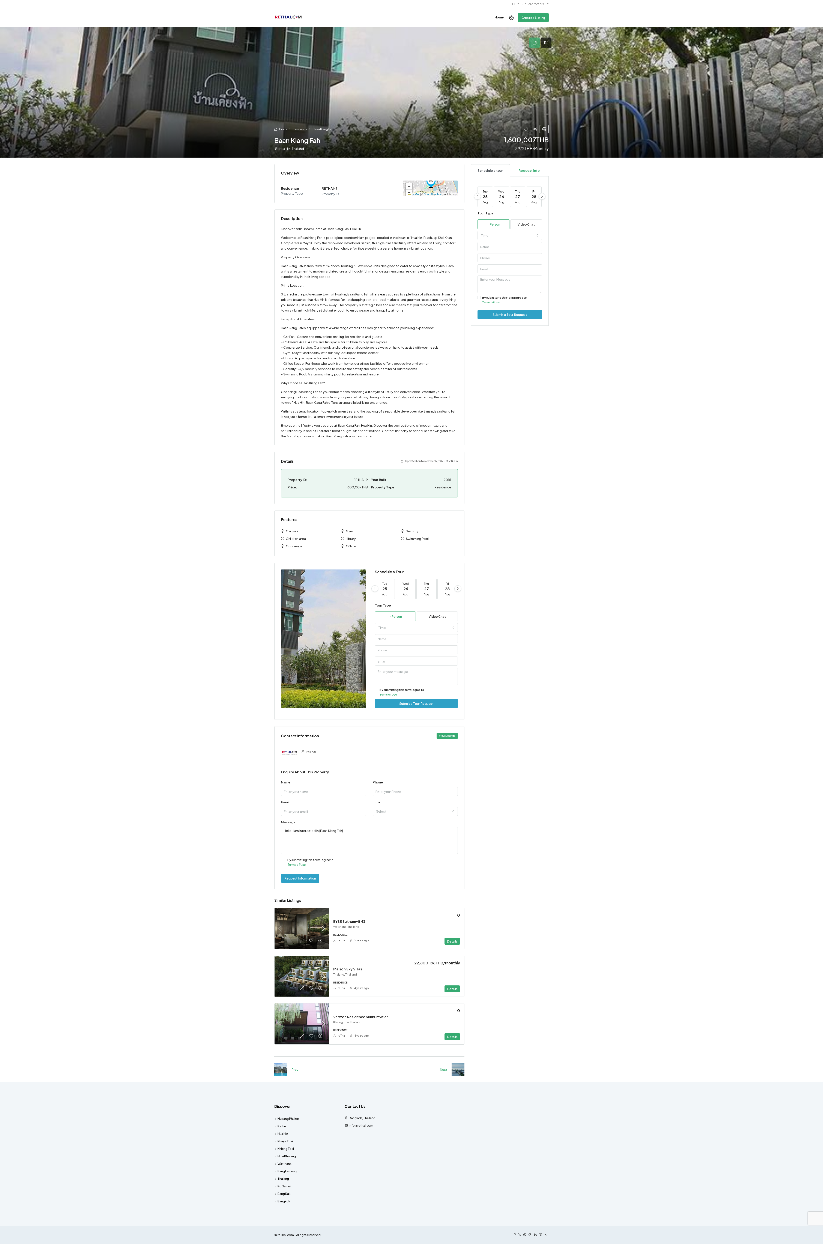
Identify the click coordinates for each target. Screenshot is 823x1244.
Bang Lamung (287, 1171)
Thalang (283, 1179)
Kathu (282, 1126)
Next (443, 1069)
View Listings (447, 735)
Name (285, 782)
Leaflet (415, 194)
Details (452, 941)
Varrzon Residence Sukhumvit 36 (361, 1017)
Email (285, 802)
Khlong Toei (286, 1149)
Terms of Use (388, 694)
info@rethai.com (361, 1125)
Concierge (294, 546)
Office (351, 546)
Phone (378, 782)
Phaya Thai (285, 1141)
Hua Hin (283, 1134)
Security (412, 531)
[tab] (534, 43)
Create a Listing (533, 18)
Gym (349, 531)
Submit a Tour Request (416, 703)
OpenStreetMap (433, 194)
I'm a (376, 802)
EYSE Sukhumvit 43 (349, 921)
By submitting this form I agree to (402, 692)
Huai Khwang (287, 1156)
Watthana (284, 1164)
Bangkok (284, 1201)
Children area (296, 538)
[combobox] (416, 627)
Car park (292, 531)
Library (351, 538)
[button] (431, 182)
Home (499, 17)
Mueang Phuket (288, 1119)
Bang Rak (284, 1194)
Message (288, 822)
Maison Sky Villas (347, 969)
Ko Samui (284, 1186)
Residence (300, 129)
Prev (294, 1069)
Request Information (300, 878)
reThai (341, 940)
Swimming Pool (417, 538)
